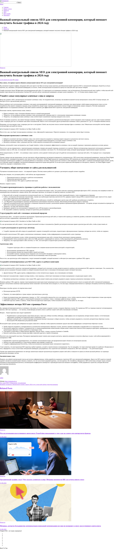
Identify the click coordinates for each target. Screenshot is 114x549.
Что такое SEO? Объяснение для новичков (13, 383)
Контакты (7, 15)
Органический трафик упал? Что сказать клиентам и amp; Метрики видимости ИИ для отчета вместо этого (42, 479)
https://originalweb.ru (11, 381)
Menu (1, 4)
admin (16, 80)
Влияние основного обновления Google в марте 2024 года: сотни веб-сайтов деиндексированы (29, 384)
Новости (6, 10)
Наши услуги (8, 9)
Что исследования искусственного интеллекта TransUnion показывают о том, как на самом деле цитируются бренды (45, 433)
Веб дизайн (7, 13)
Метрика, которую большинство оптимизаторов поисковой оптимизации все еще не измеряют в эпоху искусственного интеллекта (50, 526)
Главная (6, 7)
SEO (5, 12)
